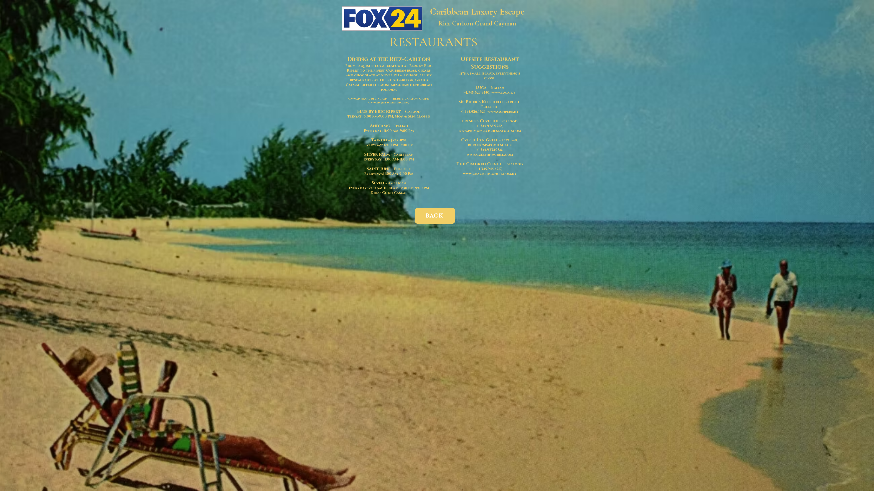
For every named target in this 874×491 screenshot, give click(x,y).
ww (470, 154)
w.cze (478, 154)
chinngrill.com (498, 154)
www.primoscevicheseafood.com (489, 130)
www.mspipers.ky (503, 111)
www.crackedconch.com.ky (490, 173)
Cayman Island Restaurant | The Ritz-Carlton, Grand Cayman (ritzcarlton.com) (388, 100)
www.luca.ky (503, 92)
